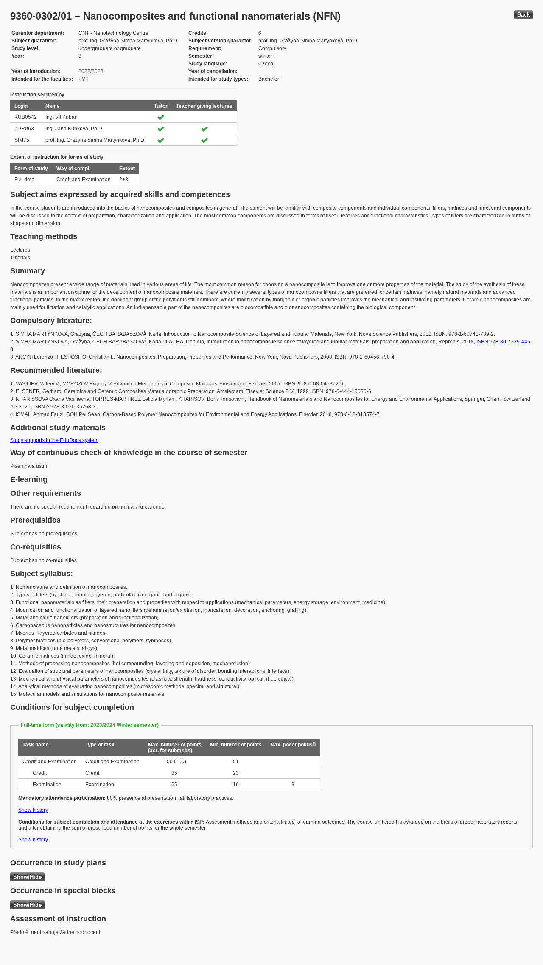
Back (523, 14)
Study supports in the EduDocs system (54, 440)
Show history (33, 810)
